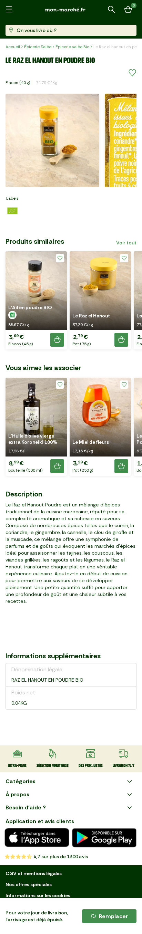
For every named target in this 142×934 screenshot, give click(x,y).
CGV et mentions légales (34, 873)
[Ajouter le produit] (57, 340)
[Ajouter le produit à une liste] (132, 73)
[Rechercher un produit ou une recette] (111, 9)
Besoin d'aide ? (26, 807)
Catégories (21, 781)
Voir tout (126, 243)
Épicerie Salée (37, 47)
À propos (17, 794)
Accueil (13, 47)
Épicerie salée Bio (72, 47)
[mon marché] (71, 9)
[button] (36, 300)
